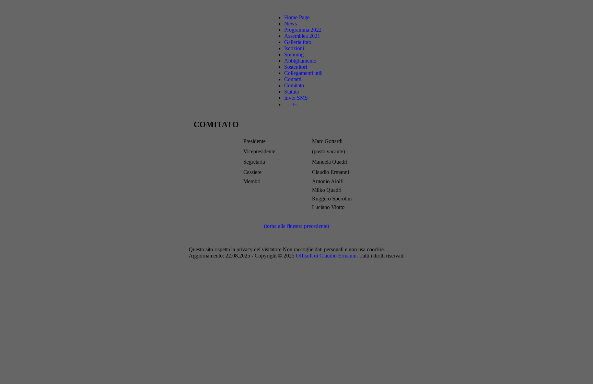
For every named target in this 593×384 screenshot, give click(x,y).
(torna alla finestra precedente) (296, 226)
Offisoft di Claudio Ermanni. (327, 256)
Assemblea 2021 (302, 36)
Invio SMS (296, 98)
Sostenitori (295, 67)
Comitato (294, 85)
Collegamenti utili (303, 73)
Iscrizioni (294, 48)
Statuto (291, 92)
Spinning (294, 54)
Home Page (297, 17)
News (290, 23)
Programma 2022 (303, 30)
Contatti (292, 79)
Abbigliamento (300, 61)
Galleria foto (297, 42)
